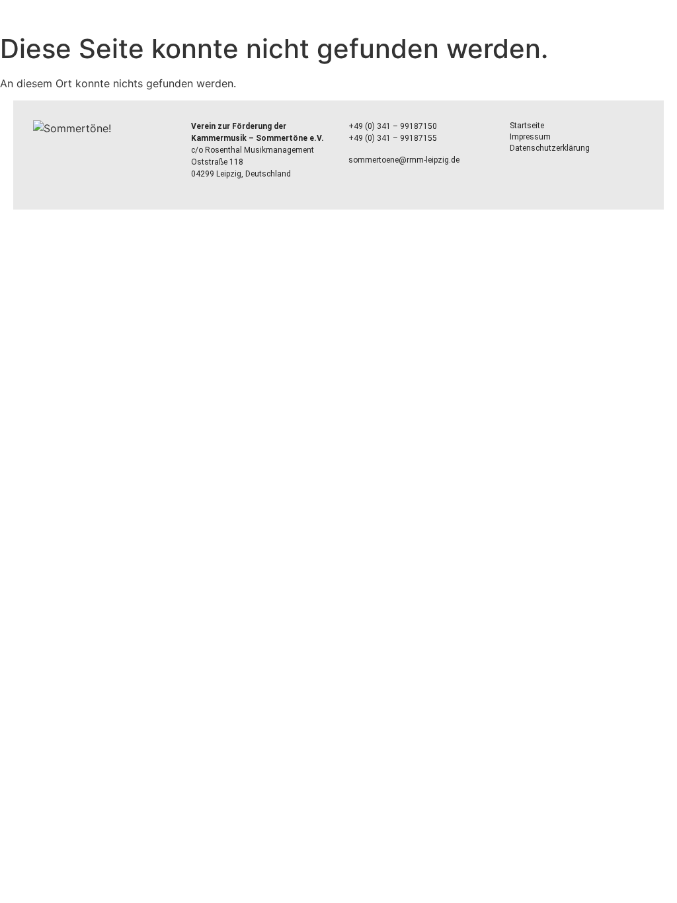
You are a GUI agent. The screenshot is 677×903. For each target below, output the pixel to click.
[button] (338, 20)
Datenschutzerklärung (550, 148)
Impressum (530, 136)
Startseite (527, 125)
